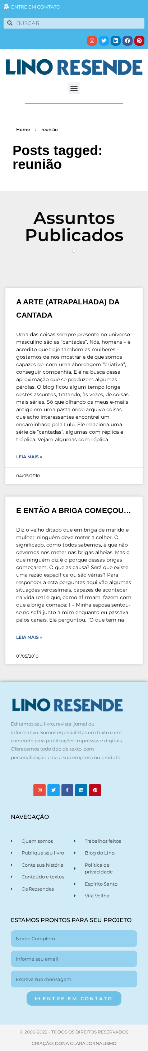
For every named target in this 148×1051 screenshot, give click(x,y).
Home (23, 129)
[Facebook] (127, 41)
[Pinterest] (139, 41)
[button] (74, 88)
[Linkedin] (116, 41)
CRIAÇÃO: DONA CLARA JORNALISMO (74, 1043)
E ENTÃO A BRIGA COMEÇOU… (73, 510)
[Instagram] (92, 41)
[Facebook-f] (67, 790)
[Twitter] (104, 41)
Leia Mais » (29, 456)
